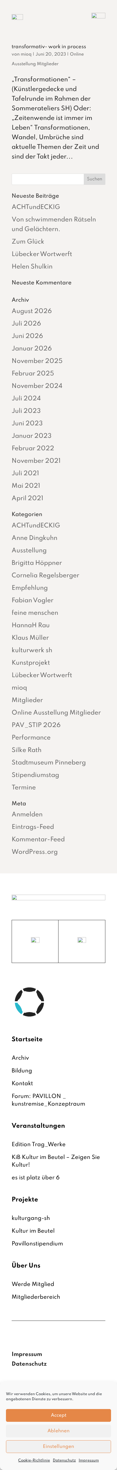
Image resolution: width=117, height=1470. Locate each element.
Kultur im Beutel (33, 1231)
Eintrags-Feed (33, 827)
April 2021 (27, 498)
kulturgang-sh (31, 1218)
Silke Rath (26, 750)
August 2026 (32, 311)
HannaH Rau (31, 625)
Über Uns (26, 1266)
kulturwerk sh (32, 650)
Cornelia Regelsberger (45, 576)
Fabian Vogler (32, 600)
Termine (24, 788)
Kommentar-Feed (38, 840)
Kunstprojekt (31, 663)
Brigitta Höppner (37, 563)
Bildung (22, 1071)
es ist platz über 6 (36, 1178)
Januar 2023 (31, 436)
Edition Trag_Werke (39, 1145)
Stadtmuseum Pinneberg (49, 763)
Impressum (89, 1460)
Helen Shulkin (32, 267)
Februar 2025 (33, 374)
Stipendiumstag (35, 775)
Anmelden (27, 815)
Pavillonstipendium (37, 1244)
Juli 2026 (26, 324)
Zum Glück (28, 242)
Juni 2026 (27, 336)
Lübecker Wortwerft (42, 254)
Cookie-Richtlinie (34, 1460)
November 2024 (37, 386)
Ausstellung (29, 551)
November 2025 (37, 361)
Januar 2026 (32, 349)
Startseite (27, 1039)
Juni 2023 (27, 424)
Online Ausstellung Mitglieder (56, 713)
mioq (26, 54)
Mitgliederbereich (36, 1297)
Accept (58, 1415)
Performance (31, 738)
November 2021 (36, 461)
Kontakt (22, 1084)
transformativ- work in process (49, 46)
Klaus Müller (30, 638)
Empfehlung (30, 588)
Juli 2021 (25, 473)
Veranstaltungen (38, 1126)
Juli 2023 (26, 411)
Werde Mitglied (33, 1284)
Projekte (25, 1200)
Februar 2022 (33, 448)
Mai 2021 (26, 486)
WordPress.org (35, 852)
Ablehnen (58, 1431)
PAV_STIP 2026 (36, 725)
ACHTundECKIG (36, 207)
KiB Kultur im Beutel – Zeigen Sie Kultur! (56, 1161)
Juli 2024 (26, 399)
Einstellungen (58, 1446)
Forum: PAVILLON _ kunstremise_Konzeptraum (48, 1100)
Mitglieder (27, 700)
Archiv (20, 1058)
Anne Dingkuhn (34, 538)
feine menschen (35, 613)
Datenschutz (64, 1460)
